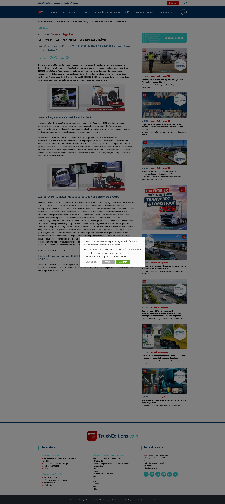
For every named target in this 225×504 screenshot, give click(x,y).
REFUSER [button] (108, 262)
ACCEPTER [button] (123, 262)
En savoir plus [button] (91, 261)
